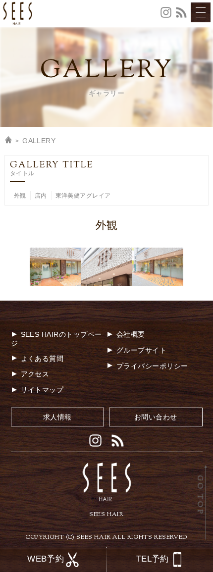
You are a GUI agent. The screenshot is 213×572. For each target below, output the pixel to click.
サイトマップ (42, 390)
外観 (20, 195)
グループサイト (141, 350)
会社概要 (130, 334)
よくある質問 (42, 359)
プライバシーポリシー (152, 366)
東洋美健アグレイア (83, 195)
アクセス (35, 374)
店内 (41, 195)
